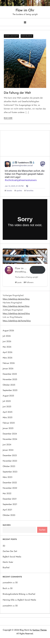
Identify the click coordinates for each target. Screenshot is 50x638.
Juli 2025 (7, 401)
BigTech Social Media (12, 556)
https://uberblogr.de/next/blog (16, 306)
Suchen (7, 525)
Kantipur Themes (40, 629)
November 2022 (10, 487)
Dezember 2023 (10, 455)
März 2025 (7, 417)
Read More (8, 118)
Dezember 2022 (10, 482)
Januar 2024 (8, 449)
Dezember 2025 (10, 373)
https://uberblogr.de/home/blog (17, 320)
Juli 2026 (7, 335)
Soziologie (27, 36)
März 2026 (7, 357)
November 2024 (10, 439)
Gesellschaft (11, 36)
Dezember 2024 (10, 433)
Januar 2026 (8, 368)
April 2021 (7, 509)
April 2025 (7, 411)
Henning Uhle (8, 599)
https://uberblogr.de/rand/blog (16, 313)
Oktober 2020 (9, 515)
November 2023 (10, 460)
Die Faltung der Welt (17, 92)
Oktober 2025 (9, 384)
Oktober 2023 (9, 466)
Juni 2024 (7, 444)
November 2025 (10, 379)
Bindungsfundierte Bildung (14, 593)
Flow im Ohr (25, 10)
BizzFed (6, 567)
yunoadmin (7, 582)
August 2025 (8, 395)
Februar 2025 (9, 422)
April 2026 (7, 352)
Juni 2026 (7, 341)
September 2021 (10, 504)
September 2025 (10, 390)
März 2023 (7, 477)
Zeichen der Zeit (10, 551)
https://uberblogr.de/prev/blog (16, 298)
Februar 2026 (9, 363)
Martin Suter (8, 562)
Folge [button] (37, 269)
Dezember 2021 (10, 498)
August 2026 (8, 330)
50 (4, 545)
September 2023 (10, 471)
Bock (5, 588)
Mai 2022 (7, 493)
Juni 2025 (7, 406)
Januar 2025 (8, 428)
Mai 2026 (7, 346)
